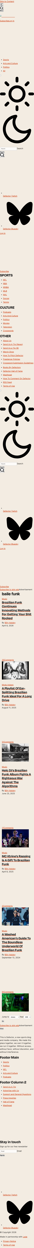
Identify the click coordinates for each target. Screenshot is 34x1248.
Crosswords (8, 331)
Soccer (6, 298)
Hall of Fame (8, 1102)
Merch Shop (8, 352)
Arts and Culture (10, 63)
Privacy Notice (9, 1241)
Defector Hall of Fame (13, 371)
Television (7, 327)
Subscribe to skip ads (9, 589)
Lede (25, 1237)
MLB (5, 291)
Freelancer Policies (11, 359)
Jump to (5, 1017)
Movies (6, 323)
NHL (5, 295)
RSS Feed (7, 382)
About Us (7, 341)
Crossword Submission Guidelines (18, 363)
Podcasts (7, 312)
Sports (6, 60)
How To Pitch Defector (13, 355)
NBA (5, 283)
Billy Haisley (10, 623)
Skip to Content (7, 1)
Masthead (7, 375)
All (4, 71)
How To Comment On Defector (17, 378)
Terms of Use (9, 386)
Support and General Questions (17, 1094)
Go (3, 1021)
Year (22, 1017)
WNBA (6, 287)
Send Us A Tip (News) (13, 344)
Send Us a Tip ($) (11, 348)
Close (1, 1028)
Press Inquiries (9, 1098)
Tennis (6, 302)
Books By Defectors (12, 367)
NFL (5, 280)
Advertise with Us (11, 1090)
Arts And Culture (10, 316)
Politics (6, 67)
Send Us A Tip (9, 1087)
